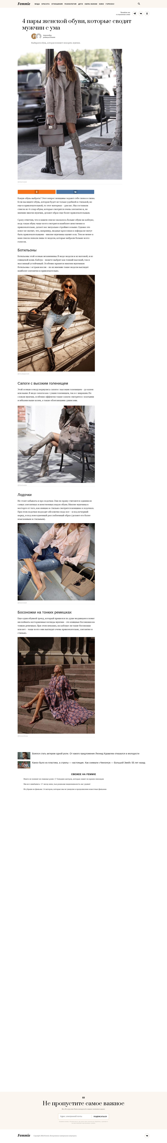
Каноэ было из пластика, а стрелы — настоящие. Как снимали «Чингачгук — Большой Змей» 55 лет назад (88, 762)
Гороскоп (110, 4)
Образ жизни (91, 4)
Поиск (138, 3)
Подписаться (100, 1116)
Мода (37, 4)
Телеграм (134, 13)
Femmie (30, 3)
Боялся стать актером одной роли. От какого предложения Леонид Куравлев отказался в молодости (85, 753)
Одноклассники (147, 13)
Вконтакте (140, 13)
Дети (80, 4)
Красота (46, 4)
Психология (70, 4)
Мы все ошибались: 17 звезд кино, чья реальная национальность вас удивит (57, 784)
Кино (101, 4)
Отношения (57, 4)
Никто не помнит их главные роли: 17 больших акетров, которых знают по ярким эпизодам (64, 779)
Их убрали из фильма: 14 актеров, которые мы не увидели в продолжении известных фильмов (65, 789)
